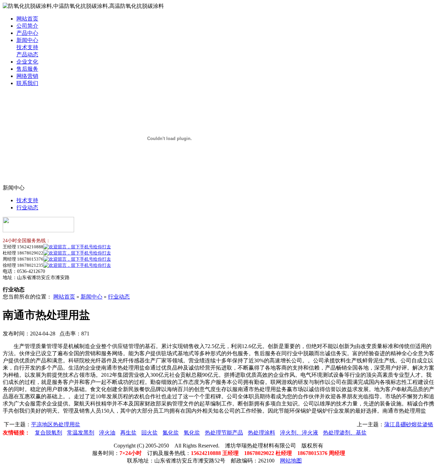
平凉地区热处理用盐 (55, 424)
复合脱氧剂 (48, 433)
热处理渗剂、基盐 (345, 433)
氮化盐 (171, 433)
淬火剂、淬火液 (299, 433)
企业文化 (27, 62)
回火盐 (149, 433)
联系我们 (27, 83)
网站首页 (27, 19)
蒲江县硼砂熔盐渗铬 (408, 424)
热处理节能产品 (224, 433)
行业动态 (27, 207)
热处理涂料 (261, 433)
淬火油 (107, 433)
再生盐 (128, 433)
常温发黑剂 (80, 433)
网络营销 (27, 76)
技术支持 (27, 47)
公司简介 (27, 26)
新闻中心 (27, 40)
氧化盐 (192, 433)
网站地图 (291, 461)
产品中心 (27, 33)
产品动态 (27, 54)
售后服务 (27, 69)
